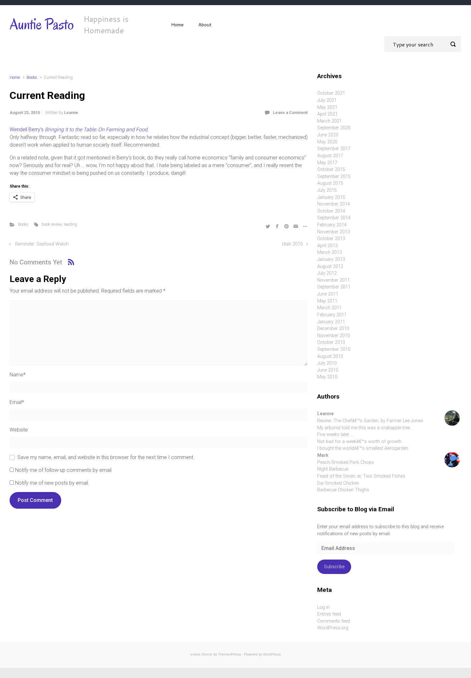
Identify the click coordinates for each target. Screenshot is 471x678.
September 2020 (334, 128)
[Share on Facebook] (277, 225)
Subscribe (334, 566)
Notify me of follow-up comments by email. (64, 470)
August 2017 (330, 155)
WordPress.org (332, 628)
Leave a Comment (290, 112)
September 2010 (334, 349)
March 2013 (329, 252)
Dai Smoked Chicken (338, 483)
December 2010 (333, 328)
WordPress (272, 654)
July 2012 (327, 273)
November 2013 (333, 232)
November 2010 (333, 335)
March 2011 (329, 308)
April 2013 (327, 245)
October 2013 (331, 238)
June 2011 (327, 294)
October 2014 (331, 211)
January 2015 (331, 197)
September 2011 (334, 287)
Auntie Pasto (42, 24)
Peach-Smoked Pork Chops (345, 462)
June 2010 (327, 370)
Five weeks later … (335, 434)
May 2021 (327, 107)
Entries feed (329, 614)
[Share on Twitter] (268, 225)
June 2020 (327, 135)
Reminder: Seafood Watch (42, 244)
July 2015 (327, 190)
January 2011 (331, 322)
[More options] (304, 225)
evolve (196, 654)
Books (32, 77)
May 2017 (327, 162)
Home (177, 24)
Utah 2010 (292, 244)
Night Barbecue (332, 469)
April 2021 (327, 114)
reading (70, 224)
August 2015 (330, 183)
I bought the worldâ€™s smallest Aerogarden (362, 448)
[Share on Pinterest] (286, 225)
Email (17, 402)
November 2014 (333, 204)
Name (18, 375)
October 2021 (331, 93)
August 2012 (330, 266)
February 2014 (332, 225)
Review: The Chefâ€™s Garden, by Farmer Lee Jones (370, 421)
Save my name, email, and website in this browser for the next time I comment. (105, 457)
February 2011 (332, 315)
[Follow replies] (71, 262)
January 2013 (331, 259)
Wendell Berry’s (79, 129)
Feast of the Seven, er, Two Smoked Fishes (361, 476)
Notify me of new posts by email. (52, 483)
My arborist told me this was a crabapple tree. (364, 428)
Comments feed (333, 621)
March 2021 (329, 121)
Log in (323, 607)
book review (52, 224)
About (204, 24)
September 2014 (334, 218)
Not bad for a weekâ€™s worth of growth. (359, 441)
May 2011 (327, 301)
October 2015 (331, 169)
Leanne (71, 112)
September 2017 (334, 148)
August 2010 (330, 356)
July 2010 (327, 363)
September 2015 (334, 176)
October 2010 (331, 342)
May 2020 (327, 142)
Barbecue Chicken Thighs (343, 490)
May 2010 (327, 377)
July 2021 (327, 100)
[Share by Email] (296, 225)
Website (19, 430)
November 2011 (333, 280)
